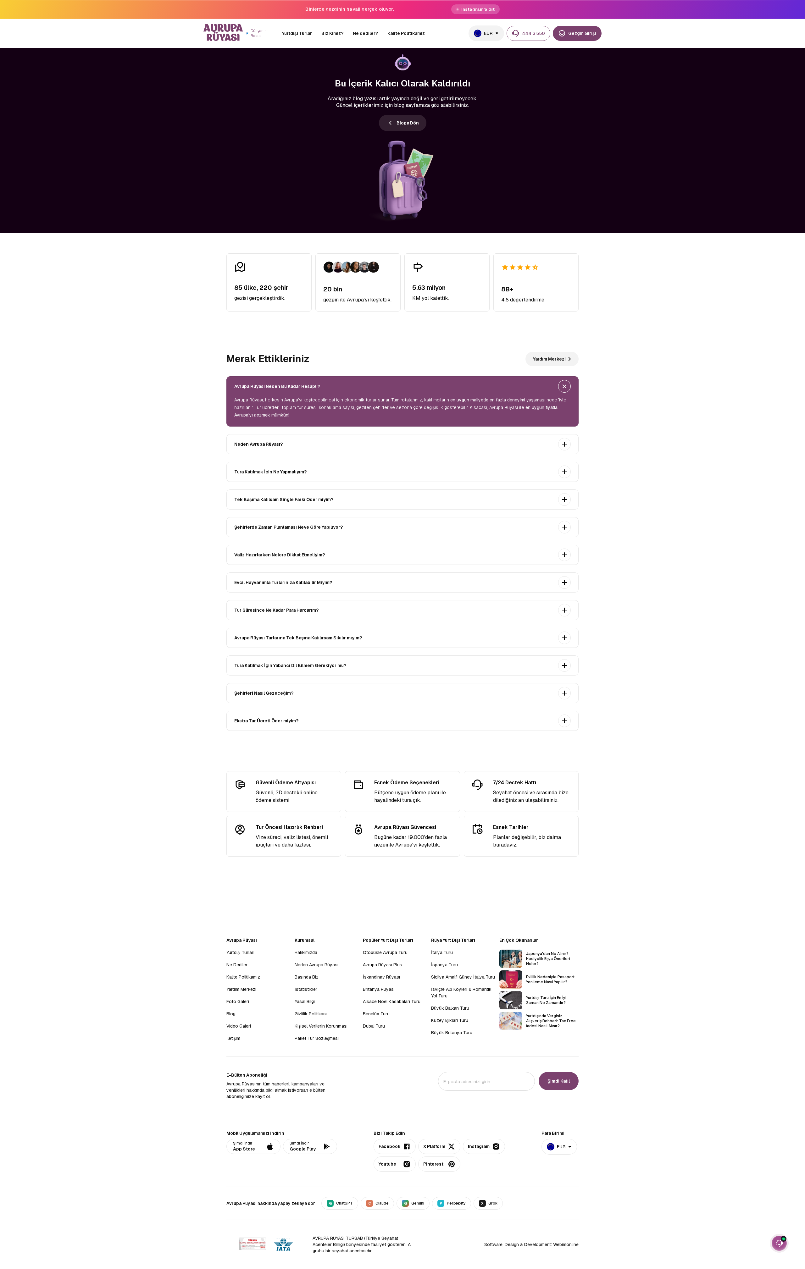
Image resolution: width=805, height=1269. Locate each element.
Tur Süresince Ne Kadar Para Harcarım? (276, 610)
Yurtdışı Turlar (297, 33)
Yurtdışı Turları (240, 952)
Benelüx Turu (376, 1014)
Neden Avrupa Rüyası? (258, 444)
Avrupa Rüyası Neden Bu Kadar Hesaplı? (277, 386)
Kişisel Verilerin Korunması (321, 1026)
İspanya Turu (444, 965)
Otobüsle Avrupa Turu (385, 952)
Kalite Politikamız (406, 33)
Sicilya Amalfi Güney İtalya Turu (463, 977)
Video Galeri (238, 1026)
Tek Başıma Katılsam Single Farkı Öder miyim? (283, 499)
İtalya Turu (442, 952)
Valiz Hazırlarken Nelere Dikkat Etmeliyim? (279, 555)
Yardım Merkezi (549, 359)
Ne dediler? (365, 33)
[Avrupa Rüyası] (223, 33)
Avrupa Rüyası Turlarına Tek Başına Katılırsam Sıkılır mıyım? (298, 638)
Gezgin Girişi (582, 33)
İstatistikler (306, 989)
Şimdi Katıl (558, 1081)
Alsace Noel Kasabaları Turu (391, 1001)
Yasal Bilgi (305, 1001)
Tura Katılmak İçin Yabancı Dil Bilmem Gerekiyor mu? (290, 665)
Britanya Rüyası (379, 989)
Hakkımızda (306, 952)
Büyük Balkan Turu (450, 1008)
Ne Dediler (236, 965)
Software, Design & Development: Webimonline (531, 1244)
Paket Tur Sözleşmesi (317, 1038)
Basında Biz (307, 977)
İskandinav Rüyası (381, 977)
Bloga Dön (408, 123)
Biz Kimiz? (332, 33)
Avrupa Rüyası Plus (382, 965)
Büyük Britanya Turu (451, 1032)
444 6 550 (533, 33)
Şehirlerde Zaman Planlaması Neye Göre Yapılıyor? (288, 527)
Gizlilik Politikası (311, 1014)
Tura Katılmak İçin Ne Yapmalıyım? (270, 472)
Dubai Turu (374, 1026)
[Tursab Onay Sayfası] (252, 1245)
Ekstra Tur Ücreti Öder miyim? (266, 721)
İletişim (233, 1038)
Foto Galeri (237, 1001)
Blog (231, 1014)
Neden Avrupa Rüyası (316, 965)
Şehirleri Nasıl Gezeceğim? (263, 693)
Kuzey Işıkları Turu (449, 1020)
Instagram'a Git (478, 9)
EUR (488, 33)
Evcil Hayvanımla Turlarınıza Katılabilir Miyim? (283, 582)
